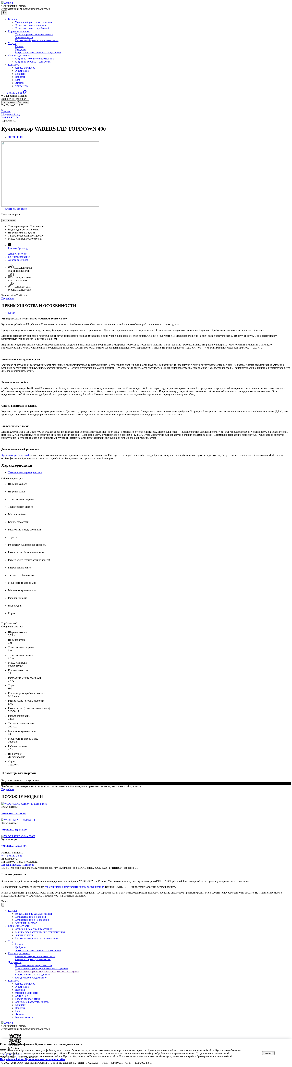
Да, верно (23, 102)
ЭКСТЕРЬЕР (15, 137)
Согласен (268, 1053)
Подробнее (7, 298)
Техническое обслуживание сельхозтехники (40, 931)
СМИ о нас (21, 995)
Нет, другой (9, 102)
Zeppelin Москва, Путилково (17, 864)
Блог (17, 79)
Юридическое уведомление (30, 977)
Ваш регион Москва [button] (15, 95)
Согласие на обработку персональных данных (41, 968)
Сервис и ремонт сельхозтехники (34, 34)
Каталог (12, 19)
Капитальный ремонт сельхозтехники (36, 40)
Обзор (11, 312)
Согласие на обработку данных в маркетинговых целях (47, 971)
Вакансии (20, 73)
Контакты (13, 64)
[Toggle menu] (2, 109)
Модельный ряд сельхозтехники (33, 22)
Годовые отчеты (24, 1017)
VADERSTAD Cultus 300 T (14, 846)
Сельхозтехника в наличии (30, 25)
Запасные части (24, 37)
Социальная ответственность (31, 1001)
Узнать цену (9, 220)
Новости (20, 76)
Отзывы (19, 82)
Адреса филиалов (25, 67)
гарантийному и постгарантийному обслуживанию (74, 886)
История (20, 989)
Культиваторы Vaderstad (15, 455)
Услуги (12, 43)
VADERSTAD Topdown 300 (14, 829)
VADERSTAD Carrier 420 (13, 813)
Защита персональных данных (32, 974)
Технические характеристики (25, 472)
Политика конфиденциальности (33, 965)
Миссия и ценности (26, 992)
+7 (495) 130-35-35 (11, 92)
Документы (21, 85)
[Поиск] (4, 12)
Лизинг (19, 46)
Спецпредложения (19, 55)
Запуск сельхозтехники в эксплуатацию (38, 52)
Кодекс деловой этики (28, 998)
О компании (22, 70)
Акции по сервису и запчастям (33, 61)
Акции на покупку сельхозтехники (35, 58)
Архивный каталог (26, 922)
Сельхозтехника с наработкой (32, 28)
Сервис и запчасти (19, 31)
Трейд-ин (20, 49)
